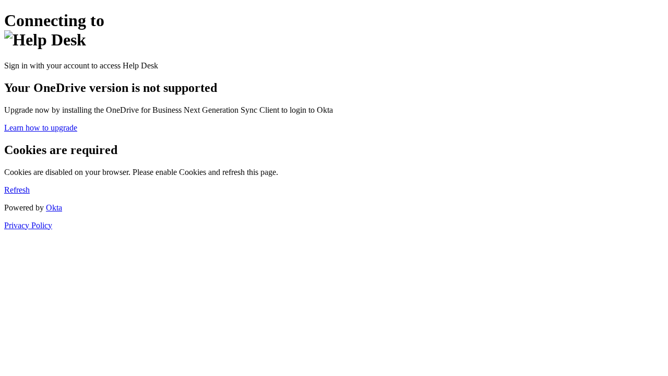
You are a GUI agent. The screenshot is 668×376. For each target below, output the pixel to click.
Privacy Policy (28, 225)
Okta (54, 207)
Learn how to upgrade (40, 127)
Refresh (17, 189)
